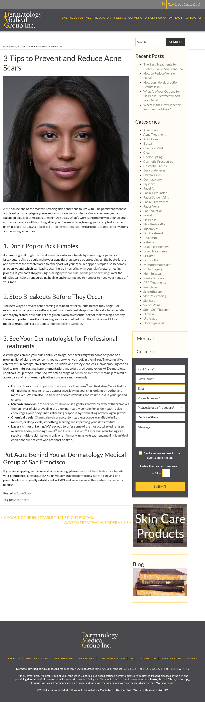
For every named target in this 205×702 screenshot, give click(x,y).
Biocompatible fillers (46, 386)
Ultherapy (150, 318)
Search (175, 42)
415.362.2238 (186, 4)
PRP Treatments (154, 282)
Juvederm (150, 237)
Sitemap (192, 658)
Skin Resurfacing (154, 296)
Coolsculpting (153, 157)
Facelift (148, 188)
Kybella (148, 242)
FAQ (133, 658)
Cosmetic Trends (155, 166)
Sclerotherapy (153, 291)
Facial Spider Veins (156, 197)
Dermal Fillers (153, 175)
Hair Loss (149, 220)
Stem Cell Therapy (156, 309)
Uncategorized (153, 323)
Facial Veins (151, 206)
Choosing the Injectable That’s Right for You (49, 517)
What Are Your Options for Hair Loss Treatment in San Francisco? (161, 95)
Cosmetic (135, 17)
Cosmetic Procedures (158, 161)
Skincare (149, 300)
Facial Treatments (155, 202)
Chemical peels (45, 417)
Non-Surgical (152, 273)
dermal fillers (166, 679)
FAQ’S (178, 17)
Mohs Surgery (153, 269)
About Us (76, 17)
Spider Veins (151, 305)
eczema (95, 683)
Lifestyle (149, 255)
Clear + (148, 152)
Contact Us (193, 17)
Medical (120, 17)
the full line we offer (68, 323)
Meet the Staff (63, 658)
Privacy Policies (171, 658)
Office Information (159, 17)
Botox (147, 143)
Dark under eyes (154, 170)
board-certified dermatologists (57, 226)
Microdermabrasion (56, 404)
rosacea (79, 683)
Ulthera (148, 314)
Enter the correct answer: (160, 466)
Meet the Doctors (99, 17)
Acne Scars (24, 493)
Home (63, 17)
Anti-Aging (151, 139)
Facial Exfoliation (155, 193)
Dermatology (152, 179)
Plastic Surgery (153, 278)
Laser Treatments (155, 251)
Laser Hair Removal (156, 246)
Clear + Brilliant (75, 431)
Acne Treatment (154, 134)
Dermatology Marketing (98, 690)
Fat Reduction (153, 211)
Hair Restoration (154, 224)
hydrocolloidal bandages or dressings (85, 273)
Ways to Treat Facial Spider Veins (96, 522)
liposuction (38, 683)
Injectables (151, 229)
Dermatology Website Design (135, 690)
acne (70, 683)
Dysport (149, 184)
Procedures (86, 658)
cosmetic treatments (89, 373)
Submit (160, 486)
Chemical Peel (153, 148)
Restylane (150, 287)
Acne (6, 209)
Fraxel (51, 431)
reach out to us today (92, 471)
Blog (14, 46)
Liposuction (151, 260)
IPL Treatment (153, 233)
